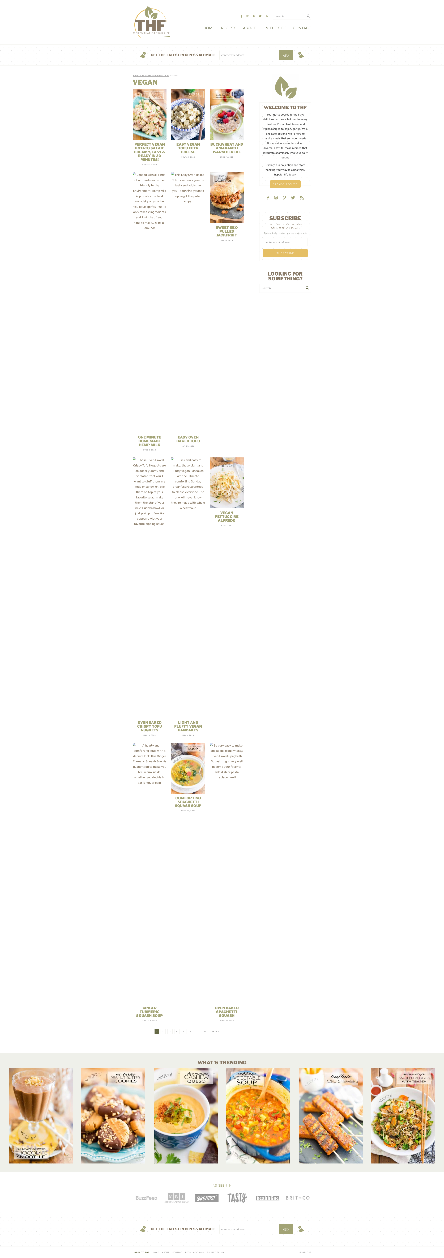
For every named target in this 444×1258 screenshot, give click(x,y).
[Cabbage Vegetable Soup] (258, 1116)
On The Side (275, 27)
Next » (216, 1031)
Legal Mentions (194, 1252)
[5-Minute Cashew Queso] (186, 1116)
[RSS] (267, 16)
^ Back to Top (141, 1252)
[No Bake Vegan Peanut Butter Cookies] (113, 1116)
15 (205, 1031)
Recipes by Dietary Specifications (151, 76)
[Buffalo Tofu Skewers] (331, 1116)
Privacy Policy (215, 1252)
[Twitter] (260, 16)
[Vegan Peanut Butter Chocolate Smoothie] (41, 1116)
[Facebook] (242, 16)
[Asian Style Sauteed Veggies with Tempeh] (403, 1116)
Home (209, 27)
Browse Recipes (285, 184)
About (249, 27)
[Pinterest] (254, 16)
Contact (302, 27)
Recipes (229, 27)
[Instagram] (248, 16)
